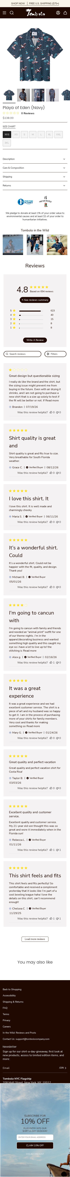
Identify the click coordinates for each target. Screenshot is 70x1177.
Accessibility (9, 995)
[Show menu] (4, 13)
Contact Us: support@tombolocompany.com (26, 1039)
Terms (6, 1014)
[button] (13, 245)
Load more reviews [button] (35, 939)
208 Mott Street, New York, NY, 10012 (27, 1082)
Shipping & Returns (13, 1001)
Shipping (7, 176)
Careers (7, 1026)
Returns (7, 185)
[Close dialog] (67, 1086)
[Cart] (65, 13)
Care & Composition (13, 167)
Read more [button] (52, 400)
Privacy (6, 1020)
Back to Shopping (12, 989)
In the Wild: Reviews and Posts (19, 1032)
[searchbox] (22, 354)
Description (9, 159)
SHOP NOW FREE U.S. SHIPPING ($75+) (35, 3)
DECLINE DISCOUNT (35, 1154)
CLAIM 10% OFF (35, 1145)
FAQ (5, 1008)
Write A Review (35, 340)
